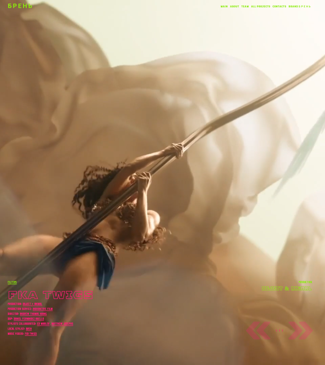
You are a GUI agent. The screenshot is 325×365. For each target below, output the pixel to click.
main (224, 6)
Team (245, 6)
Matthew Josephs (62, 324)
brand (300, 6)
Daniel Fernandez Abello (29, 319)
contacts (279, 6)
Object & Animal (32, 304)
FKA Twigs (31, 334)
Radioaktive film (43, 309)
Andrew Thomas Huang (33, 314)
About (234, 6)
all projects (260, 6)
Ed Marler (43, 324)
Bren (29, 329)
